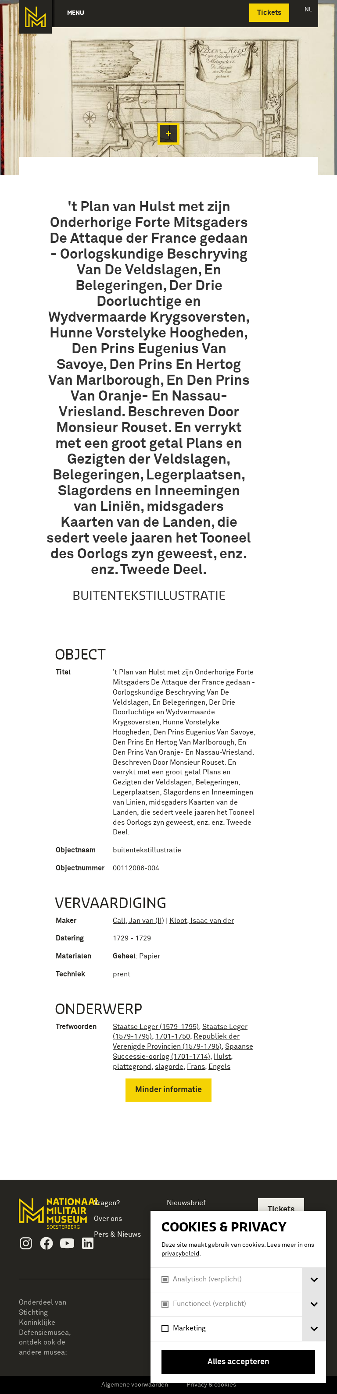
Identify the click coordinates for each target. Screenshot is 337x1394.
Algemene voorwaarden (134, 1385)
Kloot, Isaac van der (201, 920)
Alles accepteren (238, 1362)
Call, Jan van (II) (138, 920)
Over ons (108, 1218)
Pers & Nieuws (117, 1234)
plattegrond (132, 1066)
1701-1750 (172, 1036)
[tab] (314, 1280)
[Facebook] (46, 1243)
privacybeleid (180, 1254)
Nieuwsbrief (186, 1202)
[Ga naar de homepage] (35, 17)
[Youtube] (67, 1243)
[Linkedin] (88, 1243)
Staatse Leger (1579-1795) (156, 1026)
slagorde (169, 1066)
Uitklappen (168, 134)
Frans (196, 1066)
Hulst (222, 1056)
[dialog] (238, 1297)
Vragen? (107, 1202)
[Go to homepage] (47, 1217)
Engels (219, 1066)
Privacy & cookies (211, 1385)
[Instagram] (26, 1243)
